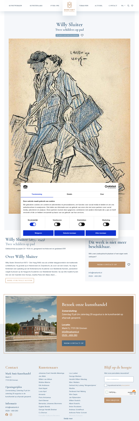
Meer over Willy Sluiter (19, 280)
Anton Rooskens (75, 407)
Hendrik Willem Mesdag (78, 379)
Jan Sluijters (73, 419)
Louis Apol (42, 391)
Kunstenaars (36, 6)
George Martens (75, 376)
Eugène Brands (44, 407)
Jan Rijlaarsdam (75, 397)
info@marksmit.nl (95, 273)
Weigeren (38, 233)
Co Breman (43, 413)
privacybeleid (125, 385)
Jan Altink (42, 376)
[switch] (57, 224)
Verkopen (83, 6)
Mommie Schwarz (76, 416)
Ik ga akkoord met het (118, 385)
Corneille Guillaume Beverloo (49, 416)
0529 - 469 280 (95, 276)
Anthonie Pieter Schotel (78, 413)
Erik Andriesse (44, 385)
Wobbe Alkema (44, 382)
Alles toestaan (100, 233)
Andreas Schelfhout (76, 410)
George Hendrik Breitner (48, 410)
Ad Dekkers (43, 419)
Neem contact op (107, 264)
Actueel (98, 6)
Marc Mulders (74, 382)
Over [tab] (102, 194)
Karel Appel (43, 388)
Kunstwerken (15, 6)
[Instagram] (11, 414)
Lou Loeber (73, 373)
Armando (42, 394)
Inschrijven (112, 400)
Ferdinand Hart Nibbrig (77, 391)
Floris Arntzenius (45, 397)
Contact (113, 6)
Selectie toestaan (69, 233)
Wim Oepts (73, 394)
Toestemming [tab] (37, 194)
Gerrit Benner (44, 400)
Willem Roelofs (74, 400)
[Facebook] (6, 414)
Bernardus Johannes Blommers (50, 403)
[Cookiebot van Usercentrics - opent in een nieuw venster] (106, 187)
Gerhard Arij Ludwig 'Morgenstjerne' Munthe (82, 386)
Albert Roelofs (74, 403)
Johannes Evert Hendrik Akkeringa (51, 373)
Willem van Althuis (45, 379)
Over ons (54, 6)
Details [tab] (69, 194)
